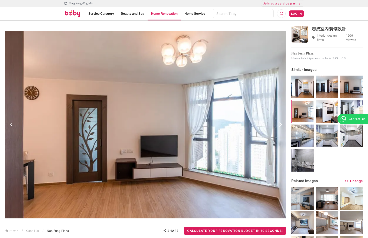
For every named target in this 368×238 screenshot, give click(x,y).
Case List (32, 230)
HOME (13, 230)
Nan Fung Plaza (58, 230)
